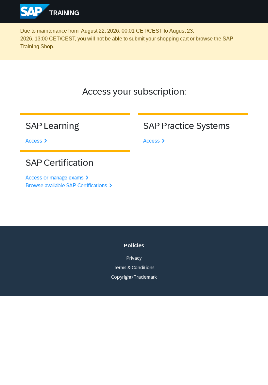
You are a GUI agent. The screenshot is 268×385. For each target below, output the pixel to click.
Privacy (134, 258)
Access (33, 141)
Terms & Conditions (134, 267)
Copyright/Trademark (134, 277)
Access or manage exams (54, 177)
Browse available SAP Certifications (66, 185)
